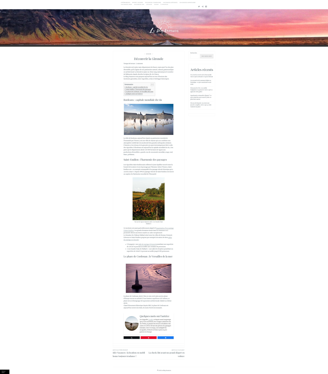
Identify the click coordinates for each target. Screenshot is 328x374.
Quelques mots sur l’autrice (134, 94)
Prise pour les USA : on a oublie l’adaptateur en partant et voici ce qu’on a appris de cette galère (201, 89)
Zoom (156, 4)
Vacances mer (126, 4)
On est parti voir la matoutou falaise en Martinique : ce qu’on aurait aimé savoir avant (200, 82)
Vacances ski (139, 4)
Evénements (125, 2)
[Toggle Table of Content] (151, 84)
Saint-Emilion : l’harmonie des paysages (138, 89)
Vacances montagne (188, 2)
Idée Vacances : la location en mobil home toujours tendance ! (129, 353)
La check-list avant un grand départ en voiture (166, 353)
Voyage (149, 4)
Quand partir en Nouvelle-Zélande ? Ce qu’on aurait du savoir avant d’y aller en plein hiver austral (200, 97)
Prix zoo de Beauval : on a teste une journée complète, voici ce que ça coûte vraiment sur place (200, 105)
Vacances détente (170, 2)
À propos (164, 4)
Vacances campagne (153, 2)
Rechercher (193, 53)
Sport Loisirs (137, 2)
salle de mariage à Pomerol (147, 244)
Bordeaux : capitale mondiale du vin (137, 87)
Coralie (150, 319)
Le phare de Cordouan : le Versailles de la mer (139, 91)
